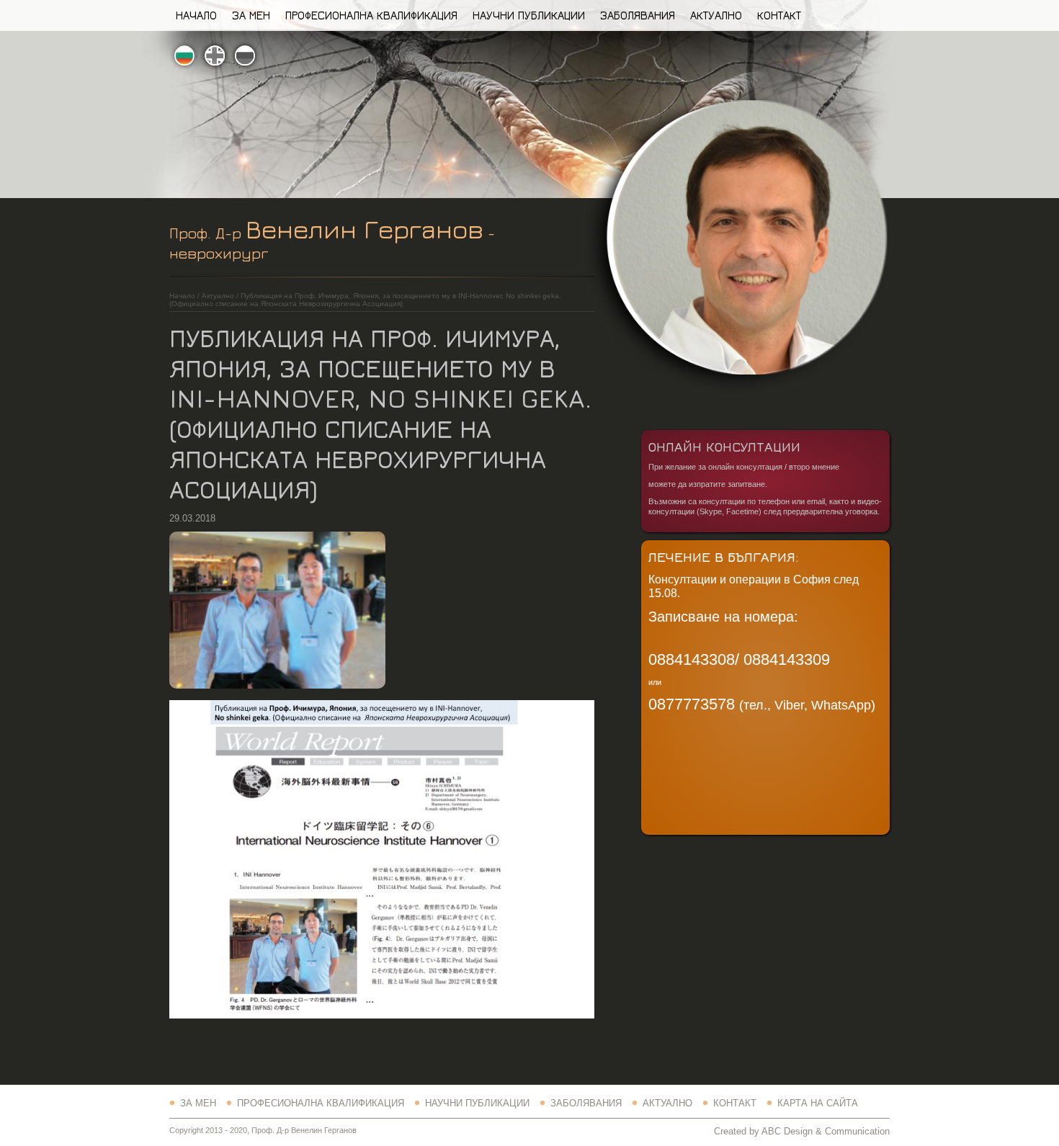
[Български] (184, 56)
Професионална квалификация (371, 15)
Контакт (779, 15)
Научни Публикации (529, 15)
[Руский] (245, 56)
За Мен (251, 15)
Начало (196, 15)
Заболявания (637, 15)
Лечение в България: (723, 556)
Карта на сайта (817, 1103)
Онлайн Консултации (724, 446)
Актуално (716, 15)
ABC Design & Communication (825, 1131)
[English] (215, 56)
